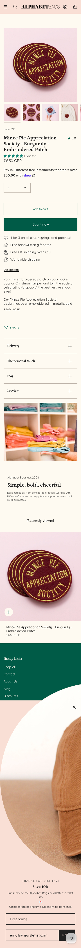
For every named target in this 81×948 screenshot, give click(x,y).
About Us (10, 681)
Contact (9, 674)
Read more (12, 309)
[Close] (74, 707)
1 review (13, 391)
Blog (7, 689)
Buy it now (40, 224)
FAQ (10, 376)
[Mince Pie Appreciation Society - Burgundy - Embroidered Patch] (40, 576)
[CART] (75, 6)
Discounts (11, 696)
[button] (14, 156)
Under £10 (9, 129)
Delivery (13, 346)
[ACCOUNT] (65, 6)
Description (11, 269)
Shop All (10, 667)
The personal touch (21, 361)
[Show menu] (7, 6)
